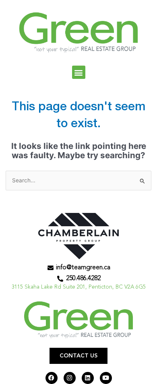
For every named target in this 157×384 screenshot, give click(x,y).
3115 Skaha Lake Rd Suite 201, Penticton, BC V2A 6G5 (79, 287)
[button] (78, 72)
